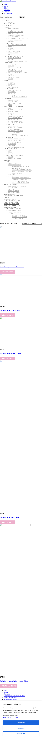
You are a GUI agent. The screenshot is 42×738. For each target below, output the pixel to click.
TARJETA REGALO (9, 24)
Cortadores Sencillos (16, 139)
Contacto (7, 11)
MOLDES (6, 27)
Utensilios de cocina (19, 168)
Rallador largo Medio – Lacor (10, 310)
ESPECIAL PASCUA (9, 199)
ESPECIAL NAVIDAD (10, 207)
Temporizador (13, 111)
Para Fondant (13, 126)
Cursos (10, 22)
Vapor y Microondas (19, 181)
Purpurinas (12, 92)
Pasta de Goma (13, 87)
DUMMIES (7, 160)
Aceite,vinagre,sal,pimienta (22, 170)
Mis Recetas (8, 13)
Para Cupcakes (13, 100)
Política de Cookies (10, 697)
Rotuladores (13, 53)
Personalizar (21, 728)
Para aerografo (14, 51)
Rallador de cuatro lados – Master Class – (14, 681)
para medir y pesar (15, 118)
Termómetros (13, 119)
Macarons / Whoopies (15, 127)
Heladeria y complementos (18, 38)
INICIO (6, 4)
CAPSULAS (7, 98)
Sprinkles (11, 93)
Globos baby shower (19, 217)
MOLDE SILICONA (13, 28)
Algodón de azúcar (15, 71)
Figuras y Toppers (14, 210)
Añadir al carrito (7, 272)
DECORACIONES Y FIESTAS (12, 209)
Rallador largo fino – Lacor (9, 517)
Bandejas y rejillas (15, 121)
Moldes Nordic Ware (15, 32)
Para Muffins (12, 101)
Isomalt (11, 66)
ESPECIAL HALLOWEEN (11, 204)
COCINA (6, 161)
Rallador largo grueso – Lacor (10, 353)
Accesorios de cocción (20, 183)
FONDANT (7, 80)
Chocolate (12, 64)
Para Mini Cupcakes (15, 103)
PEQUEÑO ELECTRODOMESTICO (14, 196)
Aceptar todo (21, 722)
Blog (5, 8)
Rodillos (11, 114)
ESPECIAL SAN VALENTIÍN (12, 200)
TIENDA (7, 692)
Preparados (12, 75)
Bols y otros (12, 187)
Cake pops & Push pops (15, 131)
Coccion (11, 176)
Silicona (11, 41)
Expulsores (12, 144)
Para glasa (12, 69)
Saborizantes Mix (14, 58)
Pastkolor (12, 85)
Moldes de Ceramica (15, 40)
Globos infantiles (18, 215)
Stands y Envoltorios (20, 136)
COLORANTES (8, 43)
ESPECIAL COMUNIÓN (11, 202)
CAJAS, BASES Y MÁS (10, 148)
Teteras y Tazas (14, 192)
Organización (17, 173)
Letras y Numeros (14, 142)
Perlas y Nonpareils (19, 97)
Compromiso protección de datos (14, 696)
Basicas (11, 113)
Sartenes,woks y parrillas (21, 178)
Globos (10, 213)
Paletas (11, 189)
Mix (13, 95)
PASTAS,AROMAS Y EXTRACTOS (14, 56)
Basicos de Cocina (14, 165)
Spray (10, 54)
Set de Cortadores (14, 140)
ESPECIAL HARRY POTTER (12, 205)
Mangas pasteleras (15, 110)
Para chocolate (14, 37)
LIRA (9, 108)
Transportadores (14, 158)
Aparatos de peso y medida (21, 171)
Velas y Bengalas (14, 212)
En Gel (10, 48)
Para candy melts (14, 67)
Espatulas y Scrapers (15, 116)
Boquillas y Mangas (15, 123)
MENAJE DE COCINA (10, 184)
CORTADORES (8, 137)
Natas (10, 74)
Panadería (11, 174)
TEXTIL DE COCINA (10, 194)
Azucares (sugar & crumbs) (18, 72)
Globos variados (18, 218)
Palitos (14, 134)
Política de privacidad (11, 699)
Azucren (11, 82)
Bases (10, 150)
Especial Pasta (13, 163)
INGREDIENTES (8, 62)
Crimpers (11, 145)
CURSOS (6, 20)
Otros (10, 105)
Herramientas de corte (20, 166)
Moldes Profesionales (16, 35)
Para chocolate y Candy (17, 45)
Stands (10, 157)
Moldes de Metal (14, 33)
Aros (10, 30)
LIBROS (6, 197)
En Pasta (11, 46)
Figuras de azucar (14, 90)
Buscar (22, 17)
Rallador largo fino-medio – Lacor (12, 267)
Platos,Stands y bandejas (17, 186)
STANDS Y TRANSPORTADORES (13, 155)
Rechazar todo (21, 733)
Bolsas (10, 153)
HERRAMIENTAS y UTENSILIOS (13, 106)
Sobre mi (7, 10)
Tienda (6, 6)
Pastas (10, 59)
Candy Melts (16, 132)
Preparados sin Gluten (16, 77)
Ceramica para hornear (20, 179)
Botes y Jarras (13, 191)
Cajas (10, 152)
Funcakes (11, 84)
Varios (10, 79)
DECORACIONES (9, 88)
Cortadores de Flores (16, 147)
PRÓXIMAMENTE (9, 686)
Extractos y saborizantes (17, 61)
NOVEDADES (8, 25)
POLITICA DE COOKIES (10, 717)
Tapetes (11, 124)
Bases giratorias (14, 129)
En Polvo (11, 50)
